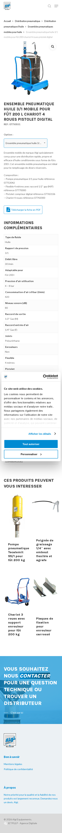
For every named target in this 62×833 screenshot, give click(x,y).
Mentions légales (13, 764)
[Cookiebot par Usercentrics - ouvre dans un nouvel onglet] (43, 376)
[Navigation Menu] (56, 6)
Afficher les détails (39, 433)
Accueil (7, 21)
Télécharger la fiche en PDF (25, 209)
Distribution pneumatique (27, 21)
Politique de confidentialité (18, 769)
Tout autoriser (31, 444)
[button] (53, 47)
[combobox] (25, 143)
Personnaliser (29, 454)
